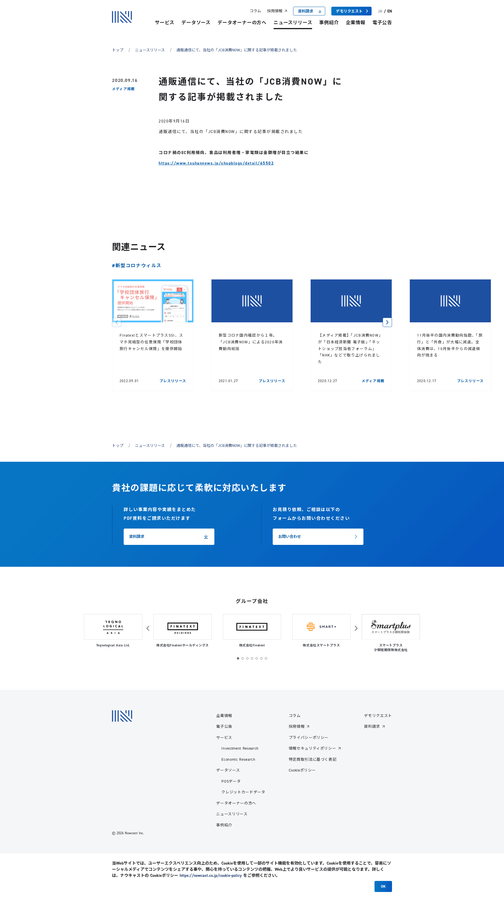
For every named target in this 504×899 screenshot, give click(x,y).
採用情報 (274, 10)
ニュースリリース (293, 23)
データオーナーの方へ (242, 23)
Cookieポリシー (302, 770)
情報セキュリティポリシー (312, 748)
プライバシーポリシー (309, 737)
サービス (164, 23)
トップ (117, 50)
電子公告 (382, 23)
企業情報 (355, 23)
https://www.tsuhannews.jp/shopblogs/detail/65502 (216, 163)
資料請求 (372, 726)
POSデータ (231, 781)
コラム (255, 10)
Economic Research (238, 759)
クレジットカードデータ (243, 792)
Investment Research (239, 748)
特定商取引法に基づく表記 (313, 759)
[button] (116, 322)
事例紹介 (329, 23)
